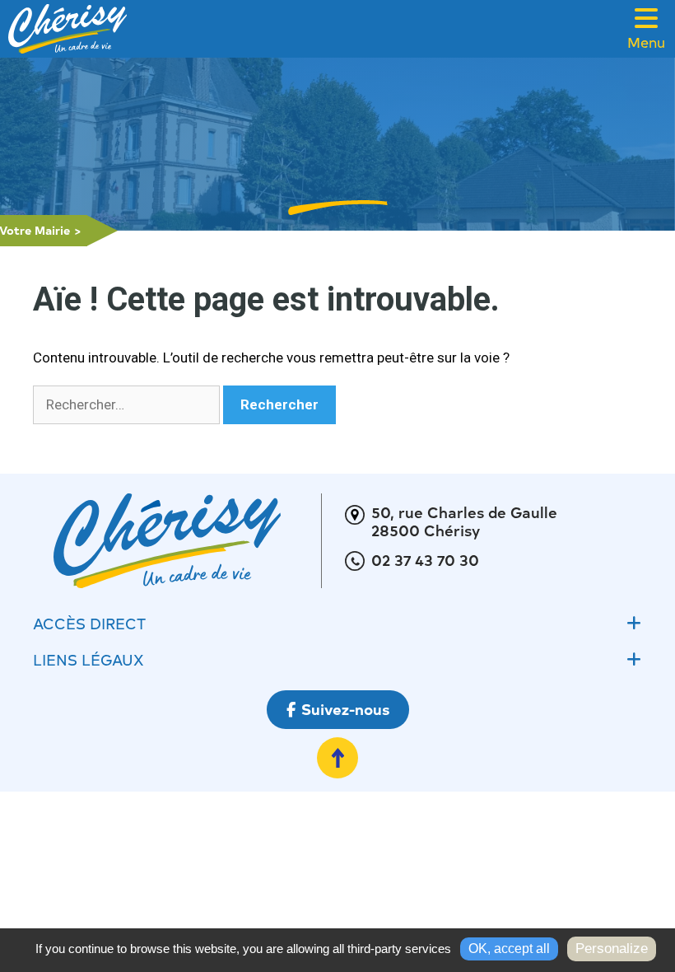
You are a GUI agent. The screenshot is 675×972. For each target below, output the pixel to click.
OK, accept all (509, 949)
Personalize (611, 948)
